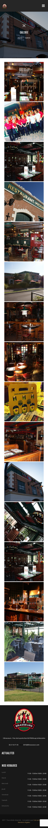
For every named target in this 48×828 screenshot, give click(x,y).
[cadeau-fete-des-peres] (24, 401)
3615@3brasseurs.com (31, 745)
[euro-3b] (24, 121)
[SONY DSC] (24, 81)
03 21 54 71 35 (13, 745)
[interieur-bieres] (24, 161)
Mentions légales (24, 822)
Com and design (39, 820)
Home (20, 38)
